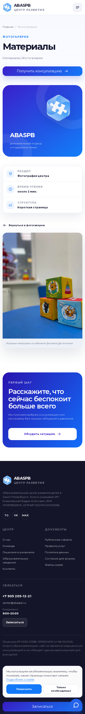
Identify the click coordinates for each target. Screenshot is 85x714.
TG (6, 515)
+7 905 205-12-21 (17, 596)
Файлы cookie (54, 564)
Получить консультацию (39, 71)
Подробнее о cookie (20, 679)
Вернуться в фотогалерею (27, 225)
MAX (25, 515)
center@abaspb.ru (14, 602)
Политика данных (57, 552)
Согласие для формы (60, 558)
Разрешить (24, 689)
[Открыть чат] (76, 705)
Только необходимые (61, 689)
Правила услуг (55, 546)
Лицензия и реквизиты (18, 552)
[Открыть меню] (77, 7)
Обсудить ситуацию (39, 434)
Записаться (15, 622)
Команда (9, 546)
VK (16, 515)
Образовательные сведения (15, 560)
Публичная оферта (58, 539)
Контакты (9, 568)
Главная (8, 26)
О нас (6, 539)
